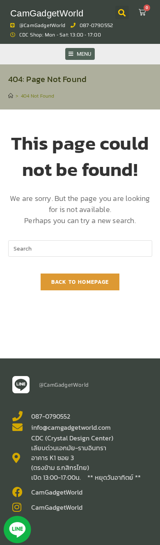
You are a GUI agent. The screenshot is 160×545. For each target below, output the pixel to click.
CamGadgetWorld (46, 13)
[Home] (10, 96)
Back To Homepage (80, 282)
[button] (122, 12)
